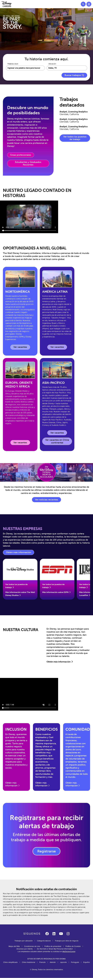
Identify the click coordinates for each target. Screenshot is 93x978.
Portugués (75, 962)
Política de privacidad (52, 946)
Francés (42, 962)
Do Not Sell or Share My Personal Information (55, 949)
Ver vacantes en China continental (57, 441)
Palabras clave (13, 64)
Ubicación (52, 64)
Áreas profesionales (20, 155)
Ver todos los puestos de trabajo (74, 138)
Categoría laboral (44, 940)
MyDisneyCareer (68, 951)
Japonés (63, 962)
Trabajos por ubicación (24, 940)
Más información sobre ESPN (55, 592)
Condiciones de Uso (32, 946)
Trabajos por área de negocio (66, 940)
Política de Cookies (73, 946)
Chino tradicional (28, 962)
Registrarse (46, 851)
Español (86, 962)
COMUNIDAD (78, 729)
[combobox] (67, 68)
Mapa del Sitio (14, 946)
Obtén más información (20, 553)
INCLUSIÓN (16, 729)
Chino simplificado (10, 962)
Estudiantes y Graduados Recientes (28, 163)
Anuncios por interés (24, 949)
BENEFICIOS (46, 729)
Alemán (53, 962)
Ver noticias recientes (46, 499)
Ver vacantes (21, 347)
